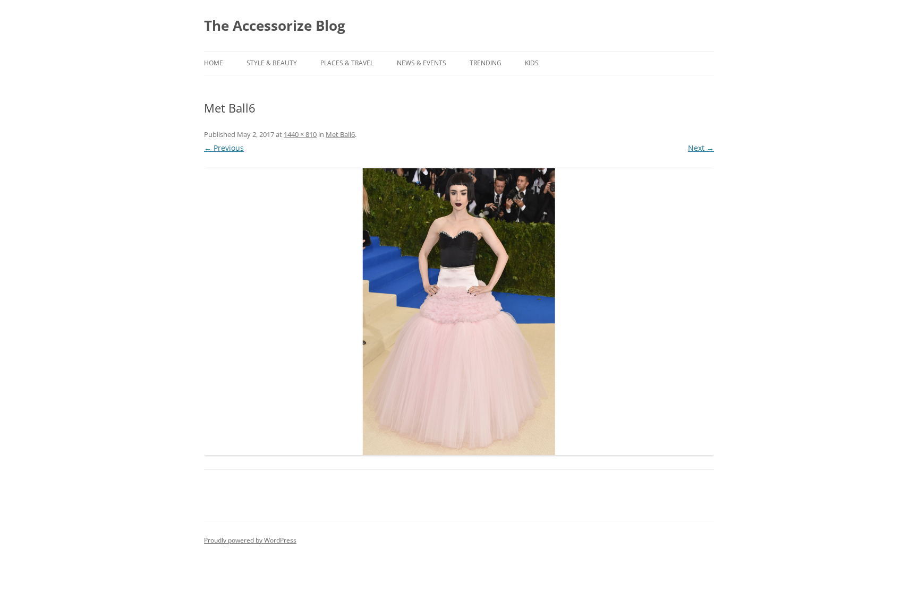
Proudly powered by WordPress (250, 540)
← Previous (224, 148)
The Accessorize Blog (274, 25)
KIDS (532, 62)
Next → (701, 148)
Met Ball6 (340, 134)
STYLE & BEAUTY (271, 62)
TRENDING (486, 62)
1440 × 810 (300, 134)
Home (213, 62)
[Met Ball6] (459, 311)
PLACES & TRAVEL (346, 62)
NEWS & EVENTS (421, 62)
